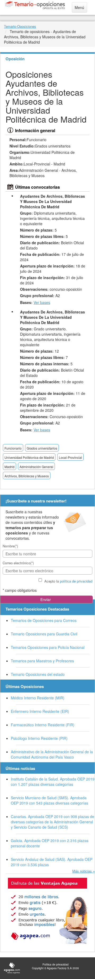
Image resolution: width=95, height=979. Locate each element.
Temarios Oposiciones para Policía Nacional (47, 647)
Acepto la (68, 581)
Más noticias (82, 871)
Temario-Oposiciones (20, 26)
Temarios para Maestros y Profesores (42, 660)
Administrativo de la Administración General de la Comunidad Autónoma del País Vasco (52, 754)
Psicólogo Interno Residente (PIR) (39, 738)
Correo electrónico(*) (18, 562)
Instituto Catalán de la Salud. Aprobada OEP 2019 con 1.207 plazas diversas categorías (52, 781)
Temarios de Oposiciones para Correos (44, 620)
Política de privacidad (55, 964)
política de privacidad (76, 581)
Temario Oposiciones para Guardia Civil (44, 633)
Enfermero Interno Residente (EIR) (40, 711)
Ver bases (42, 302)
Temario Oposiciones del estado (38, 674)
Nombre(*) (10, 545)
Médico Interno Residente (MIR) (37, 697)
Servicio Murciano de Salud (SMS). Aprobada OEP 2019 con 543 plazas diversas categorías (49, 800)
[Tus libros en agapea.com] (47, 911)
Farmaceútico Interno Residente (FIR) (42, 724)
